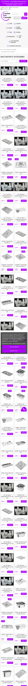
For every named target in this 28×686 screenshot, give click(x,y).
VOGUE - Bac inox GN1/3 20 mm (7, 474)
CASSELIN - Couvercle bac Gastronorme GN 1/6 (7, 173)
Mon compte (5, 7)
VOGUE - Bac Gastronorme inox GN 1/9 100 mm (7, 682)
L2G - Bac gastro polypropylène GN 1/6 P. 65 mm (20, 150)
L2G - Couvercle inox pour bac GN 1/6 (7, 381)
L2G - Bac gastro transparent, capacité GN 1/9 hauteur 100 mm (20, 359)
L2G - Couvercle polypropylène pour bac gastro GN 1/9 (7, 80)
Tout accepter (14, 347)
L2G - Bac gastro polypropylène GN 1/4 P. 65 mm (7, 288)
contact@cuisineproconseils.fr (18, 1)
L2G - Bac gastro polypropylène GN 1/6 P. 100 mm (21, 196)
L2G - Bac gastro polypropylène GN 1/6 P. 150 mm (7, 359)
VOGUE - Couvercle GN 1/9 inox (7, 126)
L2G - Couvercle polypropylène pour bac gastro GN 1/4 (7, 103)
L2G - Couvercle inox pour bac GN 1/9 (20, 287)
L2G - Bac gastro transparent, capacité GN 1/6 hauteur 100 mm (20, 636)
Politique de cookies (7, 343)
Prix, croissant (5, 61)
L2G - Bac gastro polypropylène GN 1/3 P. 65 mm (20, 312)
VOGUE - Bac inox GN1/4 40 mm (21, 452)
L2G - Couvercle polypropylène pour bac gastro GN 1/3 (21, 103)
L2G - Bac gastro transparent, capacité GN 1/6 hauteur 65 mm (7, 429)
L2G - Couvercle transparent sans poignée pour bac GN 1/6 (7, 219)
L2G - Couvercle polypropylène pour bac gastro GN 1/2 (7, 196)
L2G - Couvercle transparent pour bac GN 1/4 (7, 520)
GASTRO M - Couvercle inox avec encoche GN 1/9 (7, 658)
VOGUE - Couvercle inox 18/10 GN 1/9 (7, 242)
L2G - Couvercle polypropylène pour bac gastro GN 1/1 (7, 590)
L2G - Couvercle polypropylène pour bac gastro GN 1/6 (21, 80)
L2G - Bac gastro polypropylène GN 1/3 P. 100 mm (7, 496)
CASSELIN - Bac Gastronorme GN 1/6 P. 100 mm (21, 382)
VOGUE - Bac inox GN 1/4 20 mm (7, 311)
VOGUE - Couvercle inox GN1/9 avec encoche (21, 428)
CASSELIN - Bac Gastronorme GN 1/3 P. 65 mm (20, 406)
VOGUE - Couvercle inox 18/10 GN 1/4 (21, 682)
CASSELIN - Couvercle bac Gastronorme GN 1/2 (7, 613)
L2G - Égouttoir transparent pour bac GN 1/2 (20, 567)
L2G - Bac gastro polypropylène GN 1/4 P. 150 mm (7, 543)
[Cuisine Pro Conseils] (6, 15)
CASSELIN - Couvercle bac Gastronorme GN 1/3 (21, 265)
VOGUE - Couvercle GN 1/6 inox (21, 173)
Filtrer (24, 61)
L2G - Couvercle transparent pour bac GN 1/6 (20, 243)
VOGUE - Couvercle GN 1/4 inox (7, 452)
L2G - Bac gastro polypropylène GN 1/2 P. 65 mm (7, 567)
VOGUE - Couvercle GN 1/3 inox (7, 635)
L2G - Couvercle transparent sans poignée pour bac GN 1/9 (20, 127)
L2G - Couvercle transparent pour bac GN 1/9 (7, 150)
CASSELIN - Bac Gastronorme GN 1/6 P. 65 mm (20, 496)
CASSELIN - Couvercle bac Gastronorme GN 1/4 (7, 265)
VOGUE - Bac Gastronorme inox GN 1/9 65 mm (21, 543)
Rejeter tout (14, 351)
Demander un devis (6, 9)
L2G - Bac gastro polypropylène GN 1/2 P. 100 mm (21, 659)
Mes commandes (14, 7)
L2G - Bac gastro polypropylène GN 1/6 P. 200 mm (21, 520)
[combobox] (19, 14)
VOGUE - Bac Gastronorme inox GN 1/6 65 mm (21, 613)
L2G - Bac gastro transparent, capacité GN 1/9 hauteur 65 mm (20, 219)
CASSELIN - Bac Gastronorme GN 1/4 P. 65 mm (7, 406)
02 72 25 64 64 (5, 1)
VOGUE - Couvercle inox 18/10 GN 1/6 (21, 474)
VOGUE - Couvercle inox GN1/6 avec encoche (21, 589)
